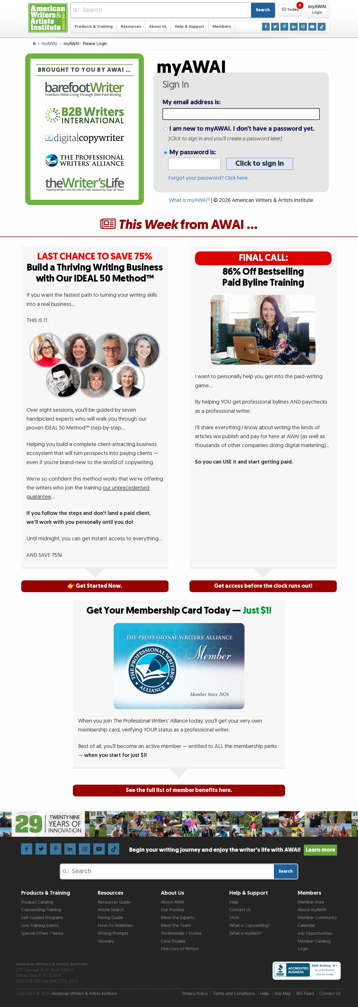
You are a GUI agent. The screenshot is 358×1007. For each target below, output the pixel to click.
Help (233, 902)
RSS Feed (305, 994)
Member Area (311, 902)
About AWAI (172, 902)
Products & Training (94, 26)
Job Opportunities (315, 933)
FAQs (234, 918)
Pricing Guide (110, 918)
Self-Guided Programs (42, 918)
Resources (131, 26)
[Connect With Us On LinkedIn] (294, 26)
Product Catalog (37, 902)
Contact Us (240, 910)
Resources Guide (114, 902)
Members (222, 26)
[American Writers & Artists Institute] (48, 17)
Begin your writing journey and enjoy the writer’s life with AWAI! (232, 850)
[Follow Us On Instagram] (303, 26)
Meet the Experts (177, 918)
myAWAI (50, 44)
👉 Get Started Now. (94, 586)
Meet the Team (176, 925)
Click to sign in (259, 163)
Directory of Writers (180, 949)
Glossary (106, 941)
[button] (290, 10)
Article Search (111, 910)
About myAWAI (312, 910)
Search (263, 10)
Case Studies (173, 941)
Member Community (317, 918)
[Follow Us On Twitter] (275, 26)
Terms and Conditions (234, 994)
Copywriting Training (41, 910)
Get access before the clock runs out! (263, 586)
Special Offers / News (42, 933)
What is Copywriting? (249, 925)
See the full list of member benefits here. (179, 790)
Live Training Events (40, 925)
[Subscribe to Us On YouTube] (312, 26)
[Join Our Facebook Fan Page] (266, 26)
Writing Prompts (113, 933)
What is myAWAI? (189, 200)
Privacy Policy (195, 994)
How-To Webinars (115, 925)
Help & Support (189, 26)
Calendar (306, 925)
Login (303, 949)
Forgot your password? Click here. (208, 178)
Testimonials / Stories (181, 933)
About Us (158, 26)
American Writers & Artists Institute (84, 994)
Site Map (282, 994)
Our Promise (172, 910)
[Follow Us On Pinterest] (284, 26)
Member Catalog (314, 941)
